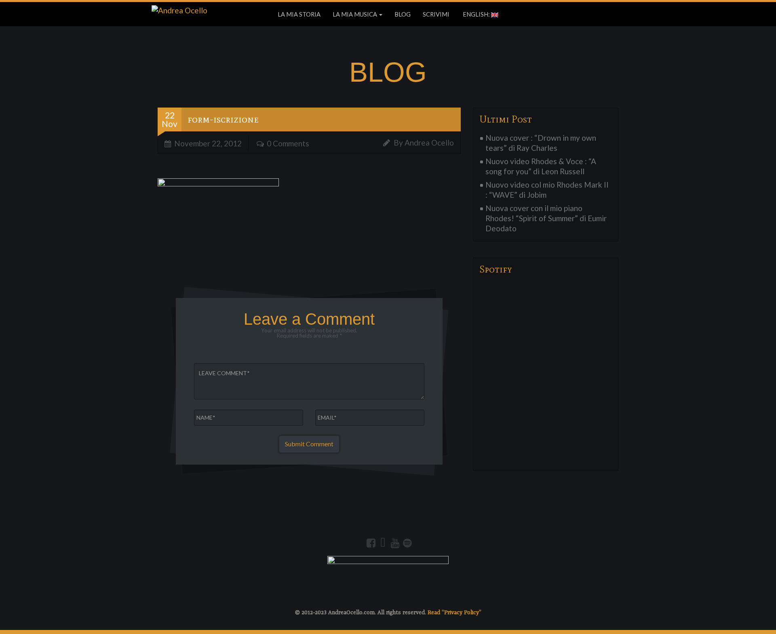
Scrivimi (436, 14)
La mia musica (355, 14)
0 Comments (288, 143)
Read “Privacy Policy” (454, 612)
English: (476, 14)
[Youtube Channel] (395, 543)
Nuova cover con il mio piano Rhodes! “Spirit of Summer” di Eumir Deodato (546, 218)
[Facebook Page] (371, 543)
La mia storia (299, 14)
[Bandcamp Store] (383, 543)
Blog (402, 14)
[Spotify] (407, 543)
